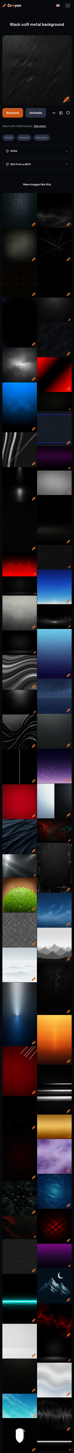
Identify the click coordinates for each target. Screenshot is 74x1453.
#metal (24, 137)
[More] (53, 113)
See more (40, 126)
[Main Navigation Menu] (68, 5)
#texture (41, 137)
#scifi (8, 137)
